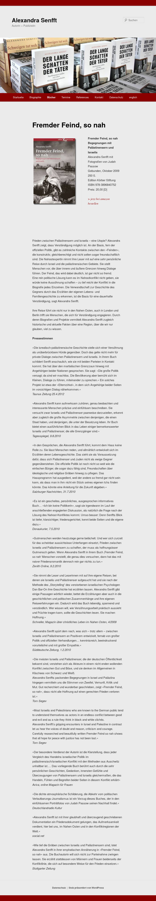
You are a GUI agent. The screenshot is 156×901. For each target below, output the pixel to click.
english (133, 97)
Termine (65, 97)
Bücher (51, 97)
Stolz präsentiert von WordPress (86, 887)
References (82, 97)
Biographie (35, 97)
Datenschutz (116, 97)
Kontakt (99, 97)
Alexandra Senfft (34, 20)
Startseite (18, 97)
